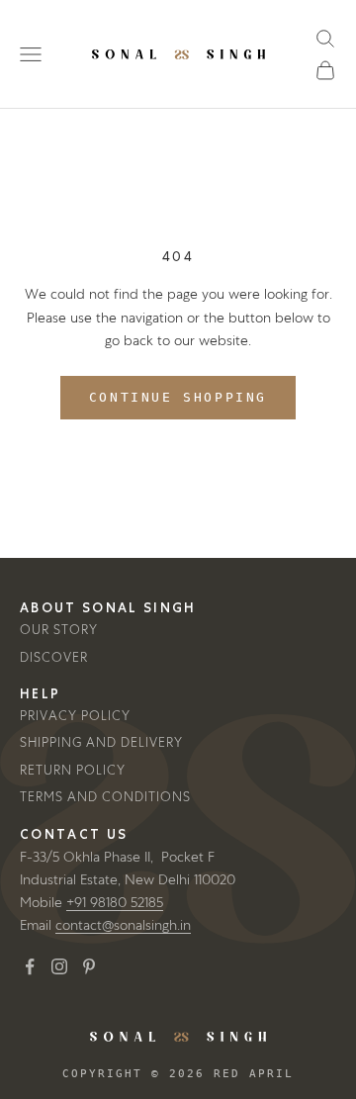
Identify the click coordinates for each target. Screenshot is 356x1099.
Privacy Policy (75, 715)
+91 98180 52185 (114, 902)
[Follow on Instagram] (59, 966)
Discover (54, 657)
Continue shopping (178, 397)
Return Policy (73, 770)
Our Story (59, 629)
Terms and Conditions (105, 796)
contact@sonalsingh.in (123, 925)
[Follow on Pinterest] (89, 966)
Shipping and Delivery (101, 742)
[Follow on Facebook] (30, 966)
